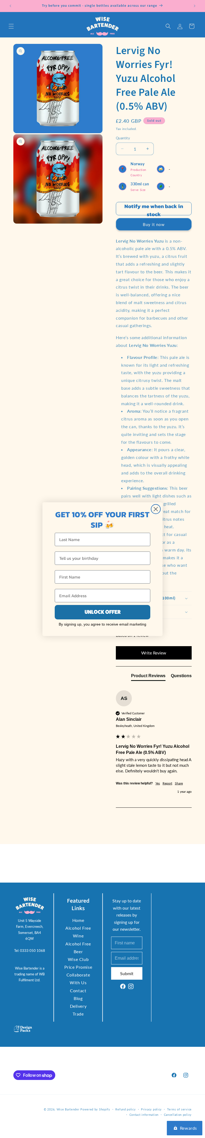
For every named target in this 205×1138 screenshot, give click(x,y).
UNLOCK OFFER (103, 612)
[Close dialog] (155, 509)
